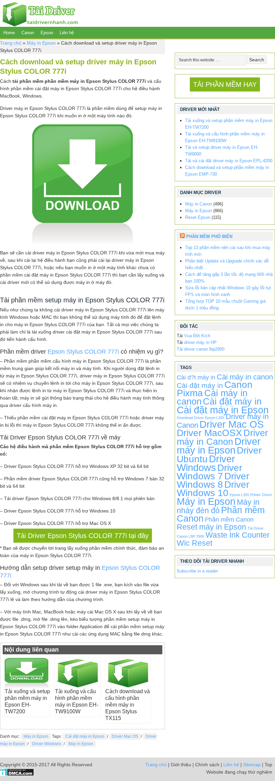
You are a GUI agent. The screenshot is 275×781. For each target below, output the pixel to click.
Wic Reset (194, 543)
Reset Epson (197, 217)
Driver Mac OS (125, 736)
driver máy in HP (200, 342)
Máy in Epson (41, 43)
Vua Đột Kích (197, 335)
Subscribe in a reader (197, 571)
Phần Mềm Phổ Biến (209, 236)
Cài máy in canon (245, 377)
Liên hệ (67, 32)
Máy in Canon (198, 203)
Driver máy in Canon (222, 437)
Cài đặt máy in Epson (84, 736)
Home (9, 32)
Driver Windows (46, 743)
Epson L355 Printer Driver (251, 495)
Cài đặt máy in (200, 385)
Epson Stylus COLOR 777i (83, 351)
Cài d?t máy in (196, 377)
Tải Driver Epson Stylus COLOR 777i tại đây (83, 535)
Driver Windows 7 (209, 472)
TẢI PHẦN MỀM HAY (225, 84)
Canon (27, 32)
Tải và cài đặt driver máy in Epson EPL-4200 (228, 160)
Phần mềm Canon (229, 519)
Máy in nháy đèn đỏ (218, 506)
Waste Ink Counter (238, 535)
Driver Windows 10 (213, 488)
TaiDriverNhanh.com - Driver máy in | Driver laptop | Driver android (39, 13)
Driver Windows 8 (213, 480)
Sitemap (252, 764)
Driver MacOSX (209, 433)
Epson (47, 32)
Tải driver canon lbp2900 (200, 349)
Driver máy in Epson (219, 446)
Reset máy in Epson (211, 527)
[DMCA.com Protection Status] (17, 774)
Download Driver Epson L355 (200, 418)
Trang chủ (10, 43)
